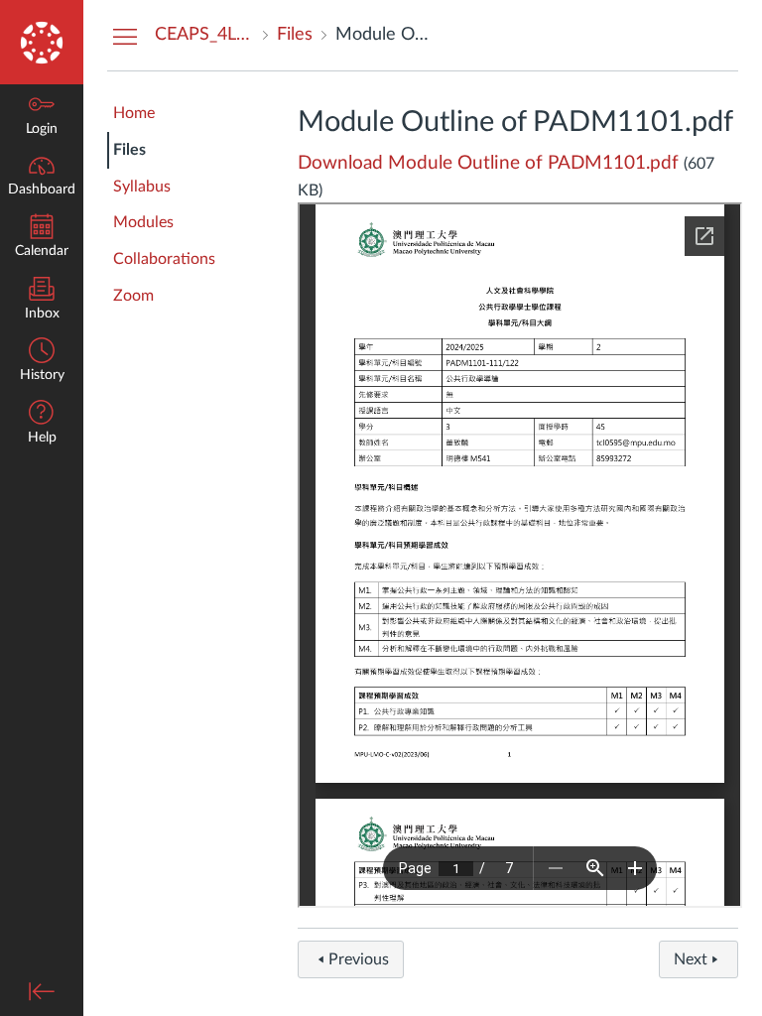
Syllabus (142, 186)
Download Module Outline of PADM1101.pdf (488, 163)
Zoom (133, 296)
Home (134, 113)
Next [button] (690, 959)
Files (129, 150)
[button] (41, 424)
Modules (143, 222)
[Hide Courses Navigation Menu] (125, 36)
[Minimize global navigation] (41, 991)
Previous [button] (358, 959)
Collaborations (164, 259)
